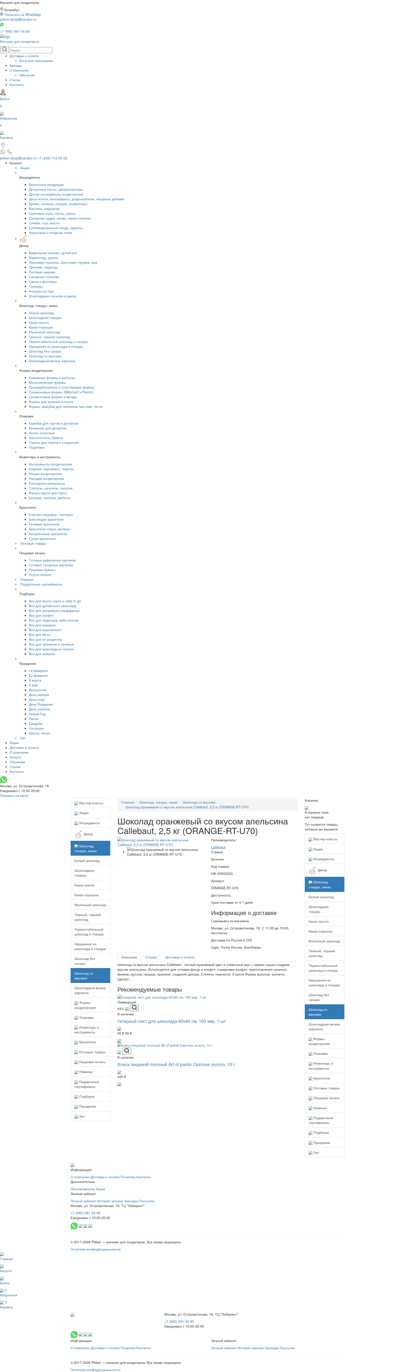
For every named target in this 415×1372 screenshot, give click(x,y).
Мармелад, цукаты (43, 257)
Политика (128, 1176)
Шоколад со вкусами (45, 356)
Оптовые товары (33, 543)
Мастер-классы (90, 802)
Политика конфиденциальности (96, 1249)
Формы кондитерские (85, 1005)
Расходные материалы (47, 483)
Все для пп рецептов (45, 639)
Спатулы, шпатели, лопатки (51, 488)
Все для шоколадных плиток (51, 648)
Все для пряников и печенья (51, 644)
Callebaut (218, 847)
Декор (88, 833)
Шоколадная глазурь (45, 317)
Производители (83, 1188)
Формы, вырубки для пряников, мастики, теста (65, 406)
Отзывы (151, 957)
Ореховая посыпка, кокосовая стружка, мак (63, 262)
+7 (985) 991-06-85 (15, 31)
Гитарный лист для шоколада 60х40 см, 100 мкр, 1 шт (171, 1021)
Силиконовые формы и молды (53, 396)
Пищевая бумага (42, 569)
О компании (19, 70)
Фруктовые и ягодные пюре (50, 232)
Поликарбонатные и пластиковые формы (61, 387)
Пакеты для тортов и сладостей (54, 442)
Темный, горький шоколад (49, 336)
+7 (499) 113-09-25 (52, 158)
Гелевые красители (44, 524)
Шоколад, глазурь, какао (85, 848)
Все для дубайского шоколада (52, 605)
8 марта (35, 680)
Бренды (16, 65)
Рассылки (146, 1200)
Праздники (87, 1106)
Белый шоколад (41, 312)
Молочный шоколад (44, 331)
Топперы (36, 286)
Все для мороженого (45, 629)
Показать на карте (14, 795)
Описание (129, 957)
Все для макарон (42, 624)
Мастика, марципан (44, 208)
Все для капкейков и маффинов (54, 610)
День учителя (39, 709)
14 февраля (38, 670)
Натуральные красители (48, 533)
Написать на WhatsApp (23, 14)
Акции (25, 167)
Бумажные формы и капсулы (52, 377)
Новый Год (37, 713)
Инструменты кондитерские (50, 464)
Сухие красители (42, 538)
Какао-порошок (41, 327)
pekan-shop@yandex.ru (18, 19)
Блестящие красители (46, 519)
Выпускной (37, 689)
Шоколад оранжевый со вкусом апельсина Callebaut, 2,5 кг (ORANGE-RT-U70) (187, 807)
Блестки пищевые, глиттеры (51, 514)
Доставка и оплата (24, 55)
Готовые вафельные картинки (52, 560)
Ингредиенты (89, 822)
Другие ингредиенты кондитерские (56, 194)
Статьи (15, 79)
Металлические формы (47, 382)
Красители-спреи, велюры (49, 528)
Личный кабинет (83, 1200)
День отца (37, 699)
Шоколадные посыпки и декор (52, 295)
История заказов (110, 1200)
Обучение (27, 75)
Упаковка (85, 1017)
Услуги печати (40, 574)
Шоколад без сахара (45, 351)
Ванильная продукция (46, 184)
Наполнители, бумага (46, 437)
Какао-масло (39, 322)
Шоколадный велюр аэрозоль (52, 360)
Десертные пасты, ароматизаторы (56, 189)
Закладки (131, 1200)
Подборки (86, 1096)
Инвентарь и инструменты (86, 1029)
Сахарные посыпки (44, 276)
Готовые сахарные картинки (51, 564)
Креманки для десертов (47, 428)
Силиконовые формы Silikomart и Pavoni (61, 392)
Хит (23, 737)
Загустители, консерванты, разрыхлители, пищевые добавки (76, 198)
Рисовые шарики (42, 271)
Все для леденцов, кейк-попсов (53, 620)
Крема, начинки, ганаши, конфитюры (58, 203)
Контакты (17, 84)
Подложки (36, 447)
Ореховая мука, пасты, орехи (52, 213)
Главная (127, 802)
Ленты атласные (42, 432)
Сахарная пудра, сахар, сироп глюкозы (60, 218)
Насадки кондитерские (46, 478)
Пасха (33, 718)
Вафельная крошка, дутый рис (53, 252)
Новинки (26, 579)
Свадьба (35, 723)
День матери (39, 694)
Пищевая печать (91, 1061)
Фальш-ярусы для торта (48, 492)
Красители (87, 1041)
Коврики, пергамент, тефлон (51, 468)
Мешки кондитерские (45, 473)
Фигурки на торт (41, 291)
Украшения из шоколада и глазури (56, 346)
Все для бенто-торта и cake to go (55, 600)
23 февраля (38, 675)
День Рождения (41, 704)
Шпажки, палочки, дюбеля (49, 497)
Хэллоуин (36, 728)
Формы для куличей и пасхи (51, 401)
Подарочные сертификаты (41, 584)
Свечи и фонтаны (43, 281)
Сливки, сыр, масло (44, 222)
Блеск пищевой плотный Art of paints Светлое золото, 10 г (176, 1064)
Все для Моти (39, 634)
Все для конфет (41, 615)
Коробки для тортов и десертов (53, 423)
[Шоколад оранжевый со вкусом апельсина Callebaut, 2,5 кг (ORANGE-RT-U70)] (160, 841)
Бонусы (15, 757)
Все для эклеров (42, 653)
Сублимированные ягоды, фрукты (55, 227)
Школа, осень (39, 733)
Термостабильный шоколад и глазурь (58, 341)
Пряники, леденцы (43, 267)
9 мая (33, 685)
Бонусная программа (36, 60)
